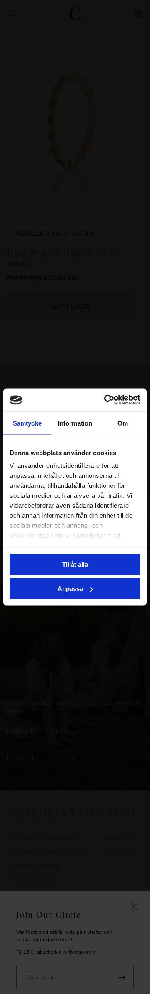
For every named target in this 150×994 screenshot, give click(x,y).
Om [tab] (123, 422)
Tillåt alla (75, 564)
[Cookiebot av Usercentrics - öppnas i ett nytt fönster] (105, 400)
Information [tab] (75, 422)
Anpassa (70, 588)
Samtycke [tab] (27, 422)
